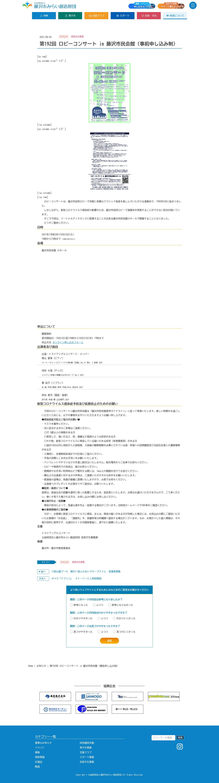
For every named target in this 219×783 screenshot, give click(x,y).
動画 (37, 766)
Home (30, 666)
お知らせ (41, 666)
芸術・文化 (151, 15)
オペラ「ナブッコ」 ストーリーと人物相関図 (76, 578)
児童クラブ (98, 15)
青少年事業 (86, 747)
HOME (46, 15)
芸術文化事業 (87, 762)
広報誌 (38, 762)
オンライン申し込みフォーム (67, 342)
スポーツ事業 (87, 757)
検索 (180, 737)
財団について (177, 15)
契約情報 (40, 757)
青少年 (72, 15)
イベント (40, 747)
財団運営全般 (87, 743)
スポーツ (124, 15)
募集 (37, 752)
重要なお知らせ (43, 743)
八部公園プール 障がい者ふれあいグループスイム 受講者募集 (86, 571)
